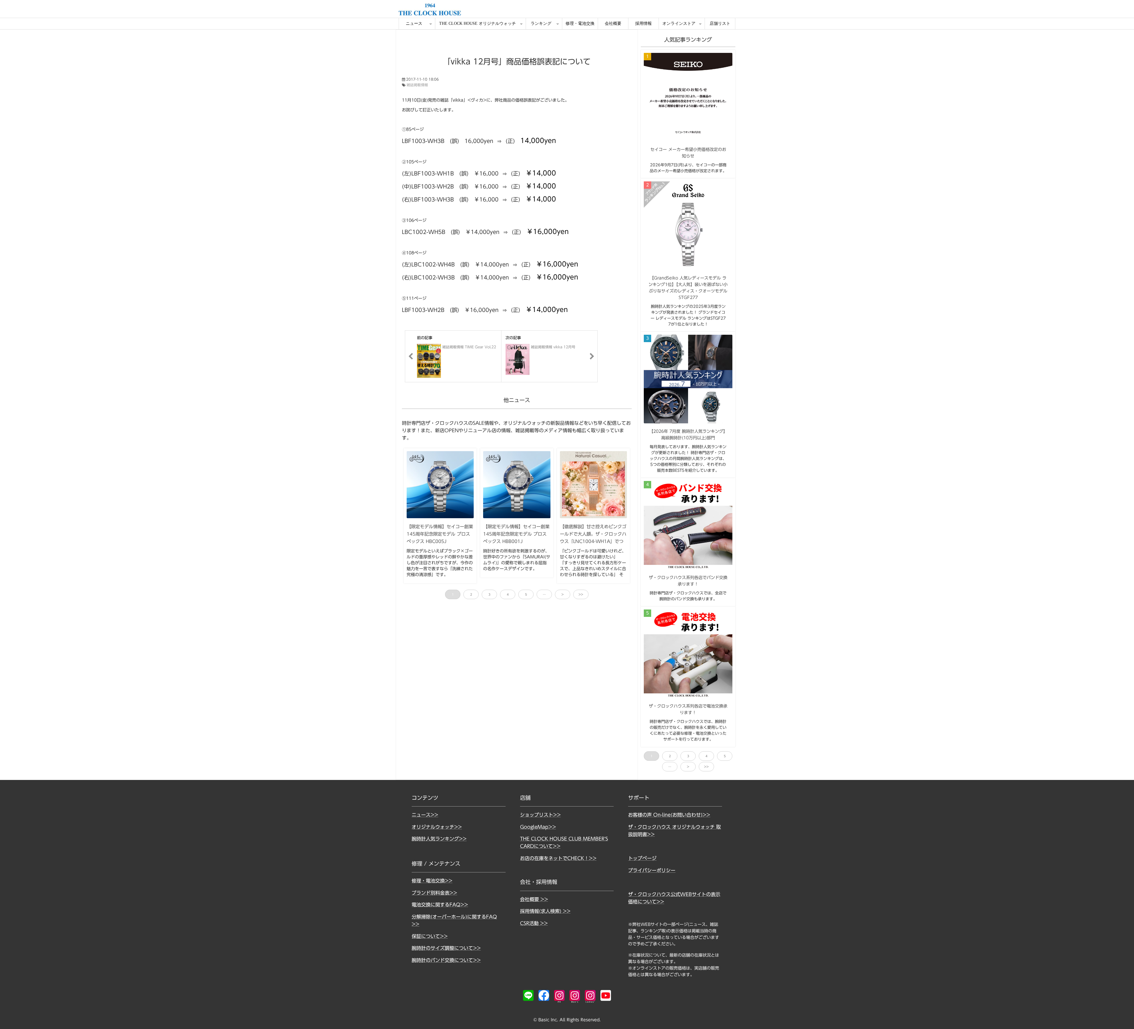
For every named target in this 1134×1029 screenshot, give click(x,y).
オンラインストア (678, 23)
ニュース (414, 23)
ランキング (541, 23)
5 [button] (526, 594)
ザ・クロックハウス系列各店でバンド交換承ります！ (688, 581)
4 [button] (508, 594)
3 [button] (489, 594)
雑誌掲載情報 (417, 85)
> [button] (562, 594)
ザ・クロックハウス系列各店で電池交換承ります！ (688, 709)
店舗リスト (720, 23)
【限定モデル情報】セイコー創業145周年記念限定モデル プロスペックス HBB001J (516, 534)
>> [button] (581, 594)
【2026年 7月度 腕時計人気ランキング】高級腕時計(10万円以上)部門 (688, 434)
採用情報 (643, 23)
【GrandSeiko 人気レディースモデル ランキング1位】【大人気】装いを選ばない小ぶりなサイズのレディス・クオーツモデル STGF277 (688, 288)
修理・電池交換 (580, 23)
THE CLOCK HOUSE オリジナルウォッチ (477, 23)
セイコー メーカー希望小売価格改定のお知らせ (688, 152)
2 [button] (471, 594)
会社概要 (613, 23)
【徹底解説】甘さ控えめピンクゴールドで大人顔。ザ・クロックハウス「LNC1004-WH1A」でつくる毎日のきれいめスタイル (593, 537)
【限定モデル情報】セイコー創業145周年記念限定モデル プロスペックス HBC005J (440, 534)
